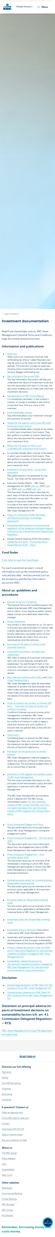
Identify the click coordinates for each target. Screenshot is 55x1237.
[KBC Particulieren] (7, 7)
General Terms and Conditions (22, 602)
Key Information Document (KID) (23, 376)
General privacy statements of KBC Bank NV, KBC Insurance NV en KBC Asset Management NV (29, 995)
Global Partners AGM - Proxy (21, 545)
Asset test (12, 354)
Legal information (11, 314)
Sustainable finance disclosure (21, 930)
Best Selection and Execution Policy (24, 677)
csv (36, 486)
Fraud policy (13, 735)
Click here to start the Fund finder (20, 560)
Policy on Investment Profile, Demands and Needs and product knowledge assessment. (26, 518)
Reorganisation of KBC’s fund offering (25, 396)
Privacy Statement (16, 621)
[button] (42, 7)
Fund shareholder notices (19, 412)
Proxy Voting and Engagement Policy (25, 824)
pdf (32, 486)
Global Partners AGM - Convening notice (27, 542)
